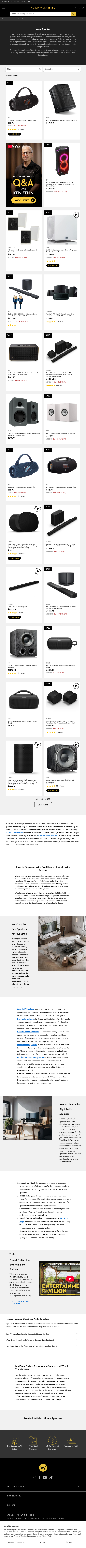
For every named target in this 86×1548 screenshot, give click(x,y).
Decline (69, 1542)
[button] (3, 8)
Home (4, 19)
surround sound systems (47, 836)
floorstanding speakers (14, 833)
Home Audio (12, 19)
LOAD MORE (43, 805)
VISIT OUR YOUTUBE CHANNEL (20, 1302)
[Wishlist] (79, 8)
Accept (42, 1542)
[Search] (73, 14)
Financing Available (71, 1446)
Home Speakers (23, 19)
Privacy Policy (47, 1536)
